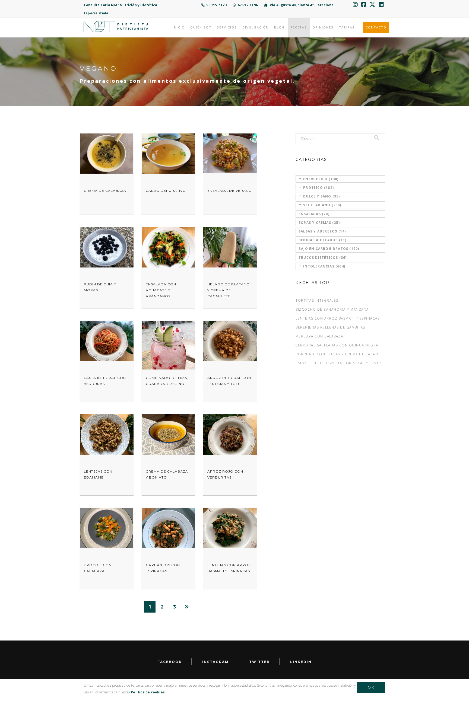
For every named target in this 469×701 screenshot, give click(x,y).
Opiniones (323, 27)
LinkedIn (301, 662)
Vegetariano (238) (322, 205)
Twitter (259, 662)
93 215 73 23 (216, 5)
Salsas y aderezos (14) (322, 231)
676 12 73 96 (247, 5)
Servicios (227, 27)
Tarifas (347, 27)
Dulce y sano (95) (321, 196)
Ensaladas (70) (314, 214)
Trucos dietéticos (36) (323, 257)
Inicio (179, 27)
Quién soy (200, 27)
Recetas (298, 27)
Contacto (376, 27)
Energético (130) (320, 179)
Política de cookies (148, 692)
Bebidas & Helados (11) (322, 240)
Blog (279, 27)
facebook (169, 662)
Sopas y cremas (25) (319, 222)
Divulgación (255, 27)
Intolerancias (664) (324, 266)
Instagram (215, 662)
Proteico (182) (318, 187)
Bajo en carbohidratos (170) (329, 248)
